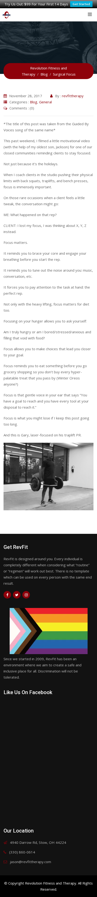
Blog (33, 102)
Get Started (81, 4)
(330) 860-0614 (22, 852)
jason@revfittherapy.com (30, 861)
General (45, 102)
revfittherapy (73, 95)
